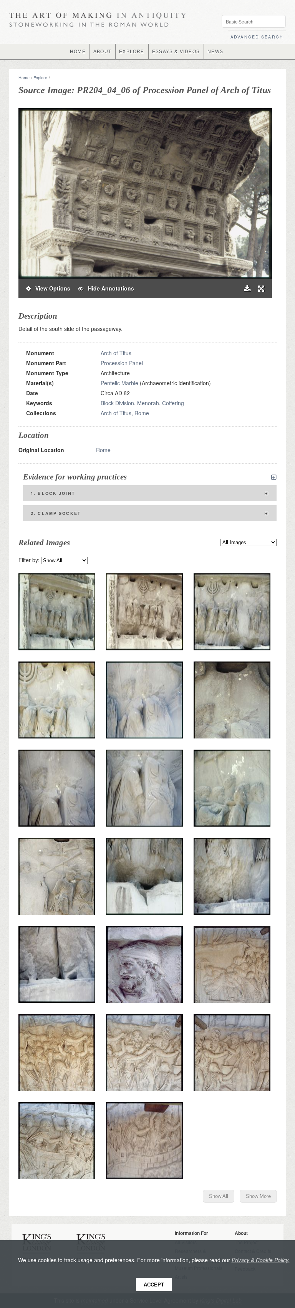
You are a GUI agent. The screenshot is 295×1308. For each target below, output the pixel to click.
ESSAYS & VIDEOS (176, 51)
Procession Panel (122, 363)
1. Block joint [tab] (53, 493)
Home (24, 77)
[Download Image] (247, 288)
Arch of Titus (116, 353)
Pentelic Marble (119, 383)
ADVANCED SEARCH (256, 37)
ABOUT (102, 51)
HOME (78, 51)
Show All (218, 1196)
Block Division (117, 403)
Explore (40, 77)
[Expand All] (274, 477)
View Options (50, 288)
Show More (258, 1196)
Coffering (173, 403)
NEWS (215, 51)
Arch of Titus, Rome (125, 413)
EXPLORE (131, 51)
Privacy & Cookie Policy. (261, 1260)
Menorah (148, 403)
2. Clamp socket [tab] (56, 513)
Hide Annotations (108, 288)
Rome (103, 450)
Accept (154, 1285)
